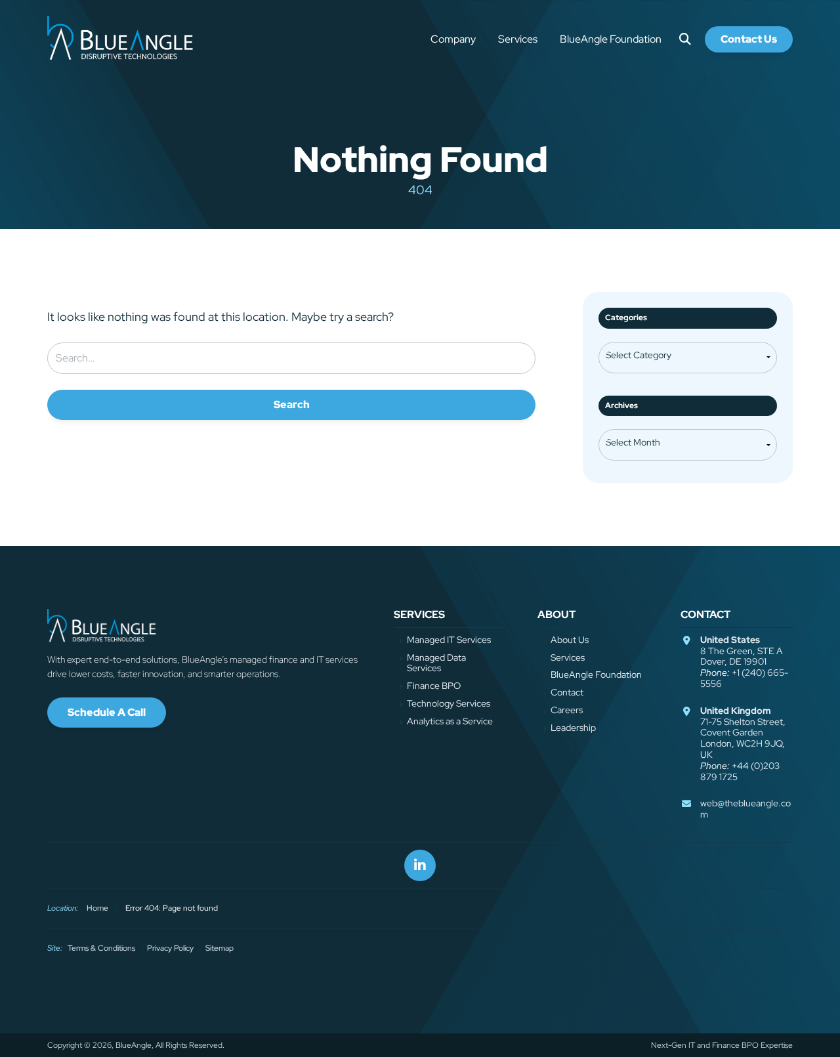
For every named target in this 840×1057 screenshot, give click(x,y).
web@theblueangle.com (745, 808)
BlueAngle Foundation (611, 39)
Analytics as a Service (450, 721)
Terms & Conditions (101, 948)
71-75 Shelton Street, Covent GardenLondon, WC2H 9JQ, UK (743, 732)
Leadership (573, 728)
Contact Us (749, 39)
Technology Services (448, 703)
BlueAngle (122, 39)
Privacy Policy (170, 948)
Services (517, 39)
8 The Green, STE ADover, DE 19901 (741, 651)
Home (97, 908)
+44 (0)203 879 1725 (740, 771)
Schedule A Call (107, 712)
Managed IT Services (449, 640)
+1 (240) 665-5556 (744, 678)
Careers (567, 710)
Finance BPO (434, 686)
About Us (570, 640)
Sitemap (219, 948)
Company (453, 39)
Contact (567, 692)
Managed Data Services (436, 663)
